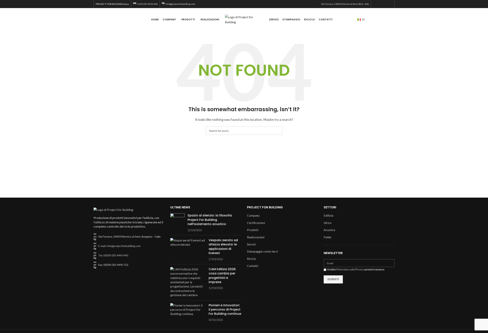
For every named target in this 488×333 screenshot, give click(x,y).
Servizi (251, 244)
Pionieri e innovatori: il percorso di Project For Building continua (225, 309)
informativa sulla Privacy (350, 269)
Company (253, 215)
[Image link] (113, 209)
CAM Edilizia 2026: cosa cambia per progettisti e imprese (222, 275)
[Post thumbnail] (177, 222)
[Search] (393, 19)
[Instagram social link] (380, 4)
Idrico (328, 222)
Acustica (329, 230)
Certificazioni (256, 222)
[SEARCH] (278, 130)
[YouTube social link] (385, 4)
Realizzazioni (255, 237)
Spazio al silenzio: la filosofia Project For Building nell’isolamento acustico (210, 219)
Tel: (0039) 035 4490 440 (113, 255)
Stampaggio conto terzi (262, 251)
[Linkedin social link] (390, 4)
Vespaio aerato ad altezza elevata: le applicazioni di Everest (223, 246)
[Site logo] (244, 19)
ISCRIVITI (333, 279)
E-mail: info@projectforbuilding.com (119, 246)
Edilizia (328, 215)
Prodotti (252, 230)
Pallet (327, 237)
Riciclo (251, 258)
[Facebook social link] (375, 4)
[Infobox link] (145, 4)
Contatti (252, 266)
